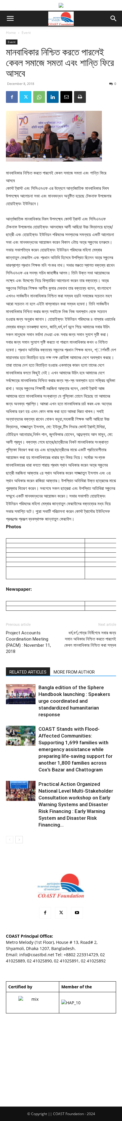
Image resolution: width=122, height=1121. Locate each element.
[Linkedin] (53, 97)
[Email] (66, 97)
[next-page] (19, 839)
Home (11, 32)
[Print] (80, 97)
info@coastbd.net (36, 954)
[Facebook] (12, 97)
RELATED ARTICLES (27, 672)
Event (26, 32)
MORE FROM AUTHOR (74, 672)
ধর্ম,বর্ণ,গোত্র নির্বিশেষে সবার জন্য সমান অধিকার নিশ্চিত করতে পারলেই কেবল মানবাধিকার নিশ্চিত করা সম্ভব (90, 639)
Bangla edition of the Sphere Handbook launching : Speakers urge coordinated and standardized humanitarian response (74, 700)
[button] (10, 19)
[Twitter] (25, 97)
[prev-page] (9, 839)
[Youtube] (77, 913)
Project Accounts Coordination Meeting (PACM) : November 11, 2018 (28, 642)
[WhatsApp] (39, 97)
